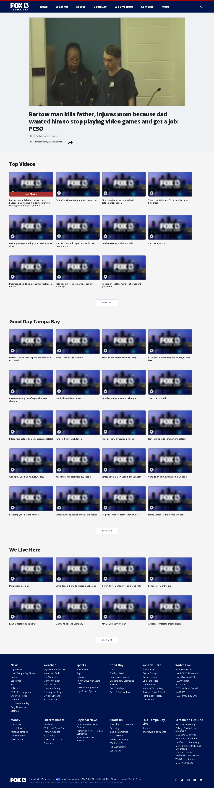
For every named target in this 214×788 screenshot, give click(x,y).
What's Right (149, 669)
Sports (81, 665)
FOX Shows (49, 735)
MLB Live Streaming (185, 734)
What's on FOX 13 (53, 739)
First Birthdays (117, 688)
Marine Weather (52, 680)
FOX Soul (180, 684)
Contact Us (115, 750)
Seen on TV (16, 699)
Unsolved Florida (18, 695)
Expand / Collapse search (202, 6)
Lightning (81, 676)
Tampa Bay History (152, 695)
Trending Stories (52, 731)
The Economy (17, 735)
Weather (50, 665)
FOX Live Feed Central (186, 688)
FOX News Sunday (19, 703)
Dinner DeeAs (150, 676)
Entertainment (54, 720)
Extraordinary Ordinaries (122, 680)
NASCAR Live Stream (186, 738)
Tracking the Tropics (54, 692)
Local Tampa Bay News (22, 673)
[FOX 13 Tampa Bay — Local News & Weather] (20, 7)
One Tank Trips (150, 680)
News (14, 665)
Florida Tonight (150, 673)
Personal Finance (19, 731)
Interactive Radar (52, 673)
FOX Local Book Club (54, 728)
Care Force (148, 699)
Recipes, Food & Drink (154, 692)
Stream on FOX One (189, 720)
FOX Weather (50, 699)
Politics (14, 688)
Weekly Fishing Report (87, 687)
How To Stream (183, 669)
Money (15, 720)
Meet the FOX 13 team (121, 724)
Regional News (86, 720)
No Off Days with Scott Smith (88, 682)
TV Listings (115, 728)
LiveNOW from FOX (185, 676)
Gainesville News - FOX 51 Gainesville (89, 732)
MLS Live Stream (184, 762)
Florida (13, 676)
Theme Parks (149, 684)
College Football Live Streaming (186, 729)
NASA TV (180, 692)
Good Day (116, 665)
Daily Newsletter (18, 707)
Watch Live (183, 665)
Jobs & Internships (119, 731)
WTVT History (116, 735)
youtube (194, 780)
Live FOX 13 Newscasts (187, 673)
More (165, 6)
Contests (48, 743)
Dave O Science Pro (120, 692)
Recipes (113, 684)
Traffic (113, 669)
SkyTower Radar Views (55, 669)
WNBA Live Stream (185, 759)
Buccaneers (82, 669)
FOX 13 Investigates (20, 692)
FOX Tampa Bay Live (186, 695)
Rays (78, 673)
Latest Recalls (17, 728)
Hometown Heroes (119, 676)
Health (13, 684)
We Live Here (152, 665)
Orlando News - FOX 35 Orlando (88, 726)
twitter (182, 780)
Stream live (148, 728)
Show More (107, 302)
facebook (175, 780)
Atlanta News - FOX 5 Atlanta (87, 739)
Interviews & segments (154, 731)
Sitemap (14, 710)
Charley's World (117, 673)
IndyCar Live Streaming (187, 742)
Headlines (48, 724)
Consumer (15, 680)
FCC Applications (118, 746)
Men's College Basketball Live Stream (188, 747)
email (201, 780)
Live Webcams (51, 676)
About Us (116, 720)
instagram (188, 780)
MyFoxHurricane (52, 695)
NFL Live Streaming (185, 724)
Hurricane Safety (52, 688)
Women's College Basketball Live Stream (187, 754)
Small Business (18, 739)
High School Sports (86, 691)
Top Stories (16, 669)
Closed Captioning (119, 739)
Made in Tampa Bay (153, 688)
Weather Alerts (51, 684)
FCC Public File (117, 743)
